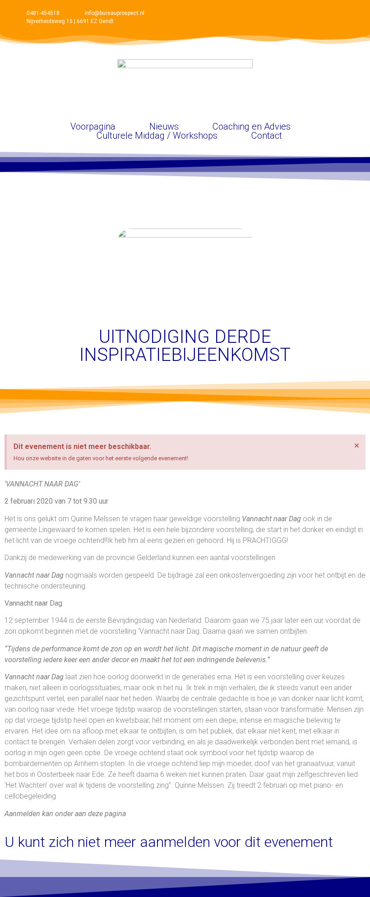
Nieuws (164, 126)
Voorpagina (93, 126)
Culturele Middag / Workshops (157, 135)
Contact (266, 135)
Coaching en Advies (252, 126)
